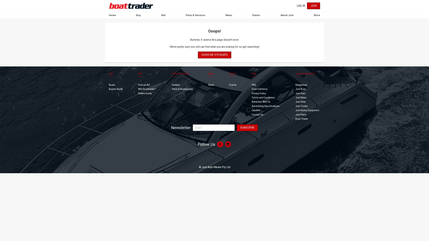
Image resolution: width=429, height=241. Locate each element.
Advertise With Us (261, 101)
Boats (112, 85)
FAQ (254, 85)
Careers (256, 110)
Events (256, 15)
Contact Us (257, 114)
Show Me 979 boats (214, 54)
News (229, 15)
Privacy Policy (259, 93)
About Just (287, 15)
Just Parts (300, 114)
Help (254, 73)
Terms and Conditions (263, 97)
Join (314, 5)
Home (112, 15)
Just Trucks (301, 106)
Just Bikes (300, 97)
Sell (163, 15)
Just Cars (300, 93)
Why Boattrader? (147, 89)
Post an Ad (144, 85)
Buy (138, 15)
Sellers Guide (145, 93)
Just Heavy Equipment (307, 110)
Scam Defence (259, 89)
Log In (301, 5)
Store (317, 15)
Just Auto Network (305, 73)
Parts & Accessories (182, 89)
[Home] (131, 6)
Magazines (301, 85)
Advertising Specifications (265, 106)
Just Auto (300, 89)
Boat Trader (301, 118)
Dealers (176, 85)
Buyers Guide (116, 89)
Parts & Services (195, 15)
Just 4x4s (300, 101)
